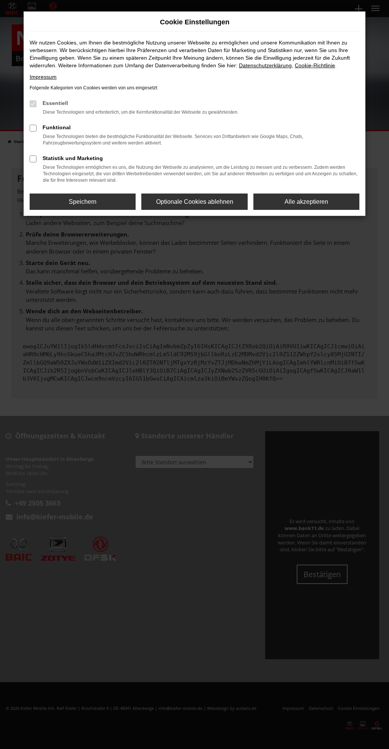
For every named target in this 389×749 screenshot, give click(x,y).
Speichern (82, 201)
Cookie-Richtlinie (315, 65)
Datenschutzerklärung (265, 65)
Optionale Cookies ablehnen (194, 201)
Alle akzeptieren (306, 201)
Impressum (43, 77)
